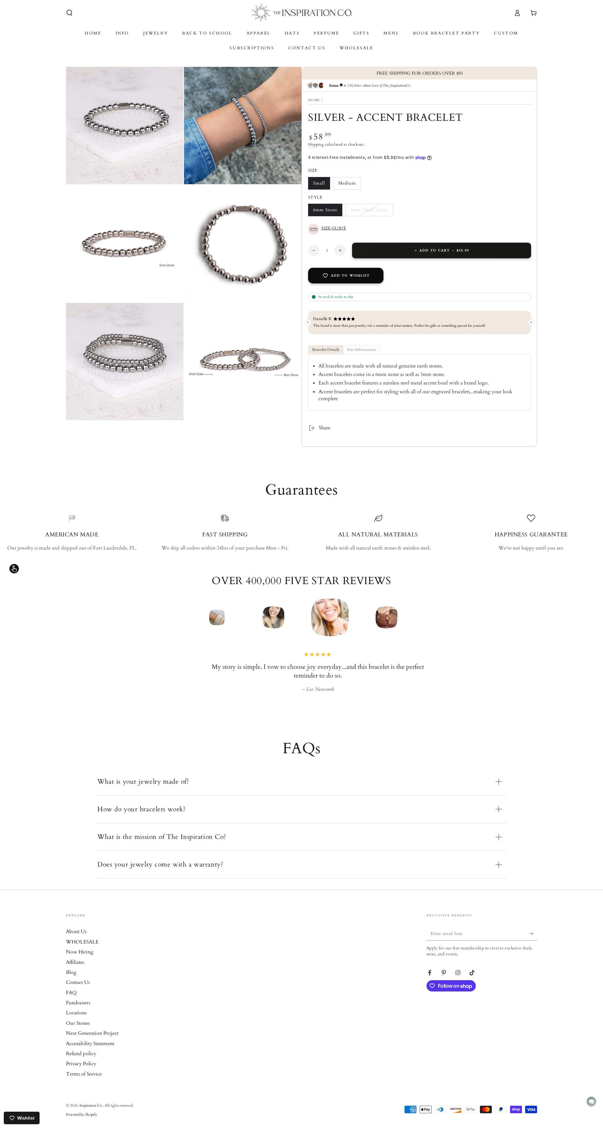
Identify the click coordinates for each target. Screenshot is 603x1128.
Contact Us (78, 982)
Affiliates (75, 962)
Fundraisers (78, 1002)
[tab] (325, 349)
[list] (301, 532)
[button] (69, 13)
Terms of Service (84, 1074)
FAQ (71, 992)
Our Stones (78, 1023)
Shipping (316, 144)
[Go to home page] (302, 13)
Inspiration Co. (91, 1105)
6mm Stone (325, 211)
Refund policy (81, 1053)
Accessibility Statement (90, 1043)
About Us (76, 931)
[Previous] (174, 617)
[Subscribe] (533, 933)
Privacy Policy (81, 1063)
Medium (349, 185)
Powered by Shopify (81, 1114)
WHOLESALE (82, 941)
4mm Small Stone (369, 211)
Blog (71, 972)
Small (321, 185)
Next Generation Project (92, 1033)
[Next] (428, 617)
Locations (76, 1012)
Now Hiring (79, 951)
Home (314, 100)
